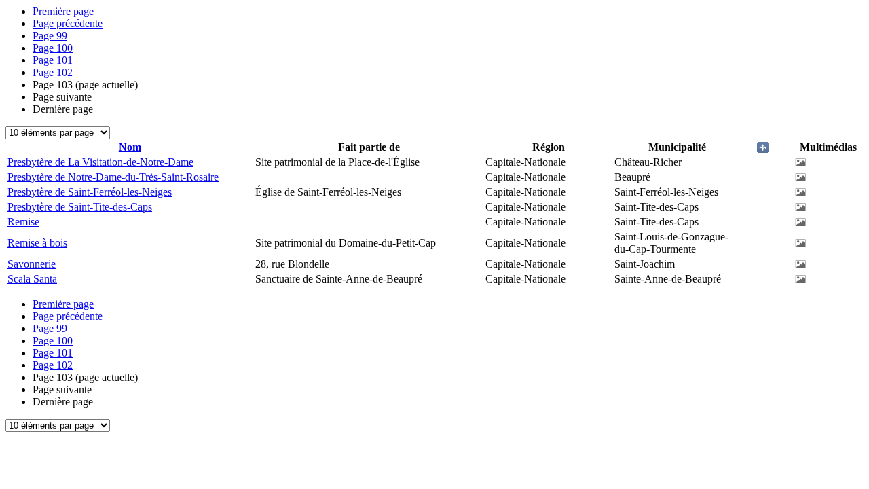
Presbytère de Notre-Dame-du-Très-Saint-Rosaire (113, 177)
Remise (23, 222)
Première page (63, 11)
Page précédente (68, 23)
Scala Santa (32, 279)
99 (50, 35)
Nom (130, 147)
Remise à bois (37, 243)
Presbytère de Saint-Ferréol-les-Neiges (89, 192)
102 (53, 72)
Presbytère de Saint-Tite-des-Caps (79, 207)
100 (53, 48)
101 (53, 60)
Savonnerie (31, 264)
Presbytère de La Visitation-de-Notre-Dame (100, 162)
